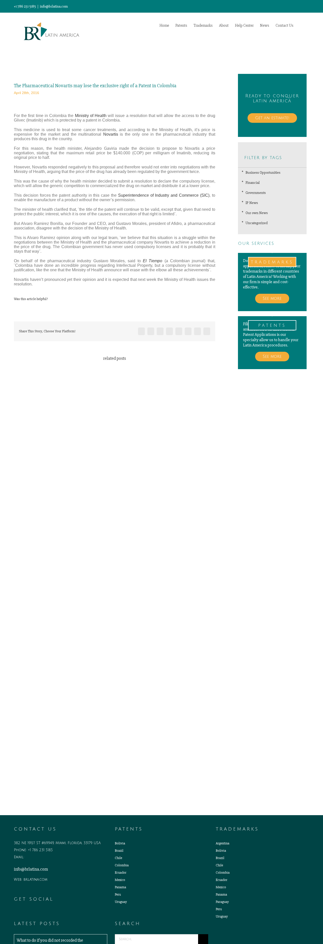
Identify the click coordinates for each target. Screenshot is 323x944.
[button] (301, 25)
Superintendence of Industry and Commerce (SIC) (163, 195)
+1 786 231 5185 (40, 850)
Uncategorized (257, 223)
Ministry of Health (90, 115)
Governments (256, 192)
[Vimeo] (36, 913)
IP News (252, 202)
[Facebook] (29, 913)
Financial (253, 182)
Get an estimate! (272, 118)
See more (272, 298)
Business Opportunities (263, 172)
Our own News (257, 213)
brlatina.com (35, 879)
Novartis (110, 134)
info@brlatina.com (54, 6)
